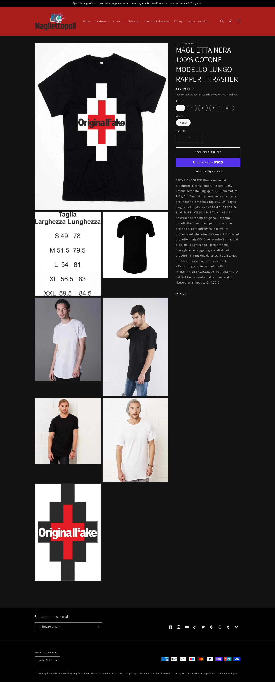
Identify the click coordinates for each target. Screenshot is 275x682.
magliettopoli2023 (51, 673)
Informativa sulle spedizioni (201, 673)
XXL (228, 108)
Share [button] (183, 294)
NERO (183, 122)
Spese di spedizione (204, 94)
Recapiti (180, 673)
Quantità (180, 131)
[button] (102, 21)
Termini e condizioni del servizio (156, 673)
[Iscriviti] (98, 626)
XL (214, 108)
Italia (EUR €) (46, 660)
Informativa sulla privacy (124, 673)
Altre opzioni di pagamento (208, 171)
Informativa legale (228, 673)
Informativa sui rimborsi (96, 673)
